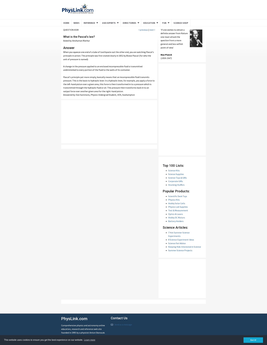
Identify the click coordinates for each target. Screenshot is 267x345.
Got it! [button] (253, 340)
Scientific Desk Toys (177, 196)
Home (66, 22)
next (151, 29)
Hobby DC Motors (176, 217)
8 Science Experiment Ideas (181, 239)
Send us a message (123, 324)
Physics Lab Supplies (178, 206)
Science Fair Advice (177, 243)
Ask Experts (109, 22)
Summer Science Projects (180, 250)
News (76, 22)
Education (149, 22)
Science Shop (181, 22)
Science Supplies (176, 174)
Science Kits (174, 170)
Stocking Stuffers (176, 184)
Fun (164, 22)
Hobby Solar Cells (176, 203)
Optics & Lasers (175, 214)
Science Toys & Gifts (177, 177)
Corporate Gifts (175, 181)
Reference (89, 22)
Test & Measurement (178, 210)
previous (143, 29)
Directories (129, 22)
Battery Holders (176, 221)
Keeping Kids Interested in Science (184, 246)
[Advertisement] (149, 9)
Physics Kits (174, 199)
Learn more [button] (89, 340)
